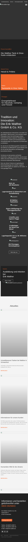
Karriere (11, 1)
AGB (2, 535)
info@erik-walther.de (10, 528)
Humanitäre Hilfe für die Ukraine (12, 467)
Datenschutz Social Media (6, 536)
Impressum (6, 535)
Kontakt (25, 1)
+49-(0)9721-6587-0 (10, 525)
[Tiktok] (7, 532)
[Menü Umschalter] (26, 5)
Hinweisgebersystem (19, 1)
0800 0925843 (8, 506)
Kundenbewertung (5, 1)
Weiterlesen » (4, 370)
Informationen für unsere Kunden (12, 417)
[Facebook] (2, 532)
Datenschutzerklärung (14, 535)
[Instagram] (5, 532)
